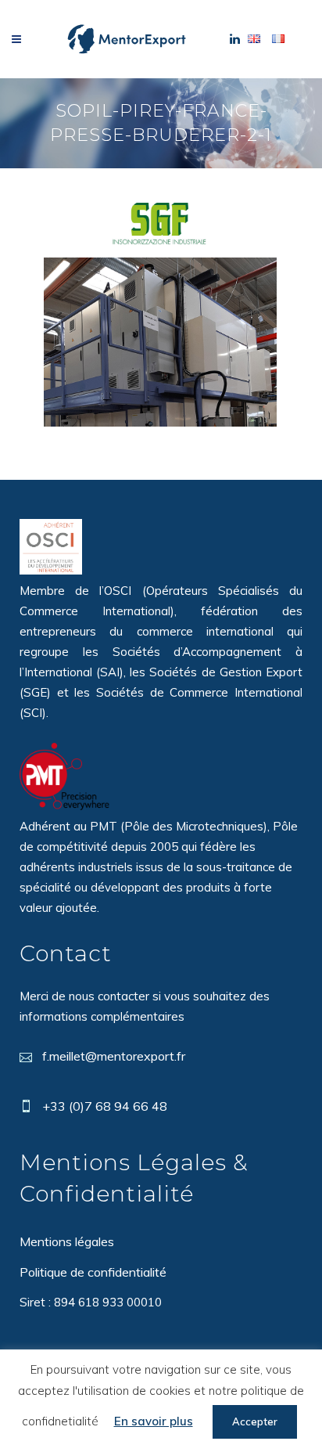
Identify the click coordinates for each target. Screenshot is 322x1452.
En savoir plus (153, 1421)
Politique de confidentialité (93, 1272)
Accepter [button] (254, 1421)
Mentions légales (67, 1241)
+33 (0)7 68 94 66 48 (104, 1106)
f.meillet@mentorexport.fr (113, 1056)
